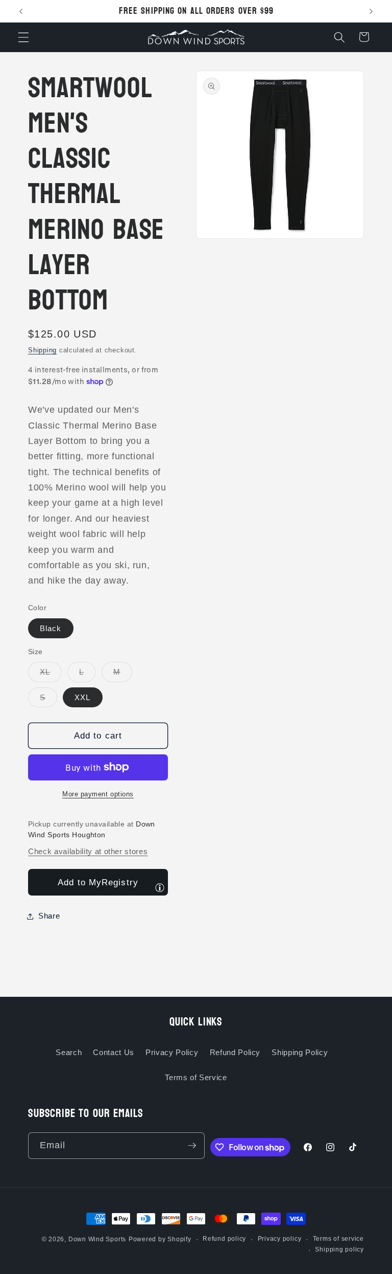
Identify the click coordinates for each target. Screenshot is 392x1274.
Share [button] (49, 915)
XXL (82, 697)
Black (51, 628)
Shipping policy (339, 1249)
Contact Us (113, 1052)
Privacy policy (280, 1238)
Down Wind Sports (97, 1239)
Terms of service (338, 1238)
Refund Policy (235, 1052)
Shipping (42, 350)
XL (51, 674)
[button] (23, 37)
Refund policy (224, 1238)
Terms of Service (196, 1077)
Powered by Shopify (160, 1239)
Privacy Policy (171, 1052)
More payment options (98, 794)
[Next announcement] (371, 11)
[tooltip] (159, 887)
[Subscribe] (192, 1145)
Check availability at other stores (88, 851)
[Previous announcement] (21, 11)
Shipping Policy (300, 1052)
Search (69, 1052)
